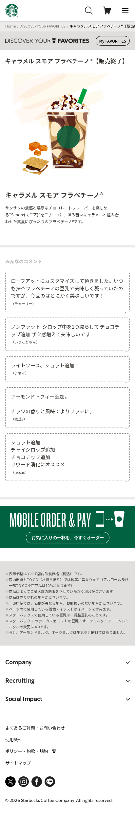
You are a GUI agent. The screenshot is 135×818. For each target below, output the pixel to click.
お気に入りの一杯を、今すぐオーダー (67, 537)
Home (10, 26)
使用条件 (13, 739)
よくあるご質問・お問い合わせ (35, 728)
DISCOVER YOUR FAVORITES (42, 26)
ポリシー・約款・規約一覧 (30, 751)
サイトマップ (18, 763)
